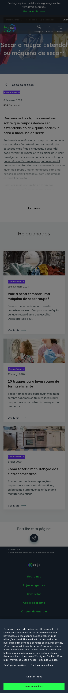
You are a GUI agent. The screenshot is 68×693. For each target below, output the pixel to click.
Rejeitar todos (34, 676)
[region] (34, 656)
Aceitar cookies (34, 686)
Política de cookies (42, 665)
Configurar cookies (14, 665)
